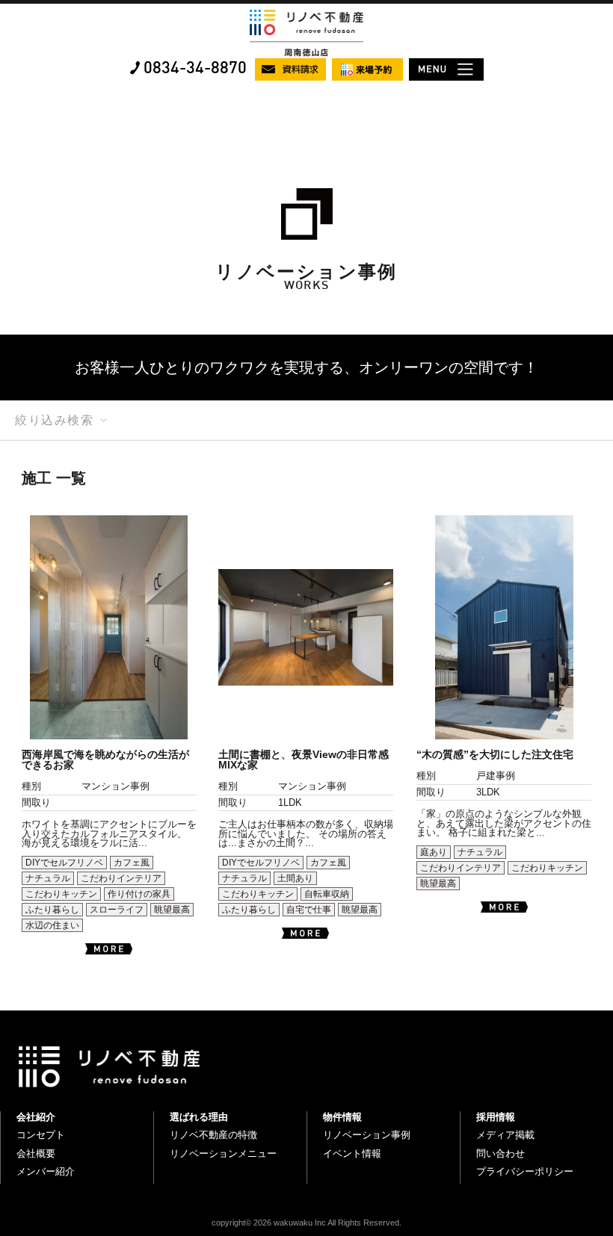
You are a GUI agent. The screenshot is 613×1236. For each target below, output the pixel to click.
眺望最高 (172, 909)
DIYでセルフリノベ (64, 862)
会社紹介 (35, 1117)
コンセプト (40, 1135)
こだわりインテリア (121, 878)
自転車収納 (326, 894)
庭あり (433, 852)
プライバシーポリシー (524, 1171)
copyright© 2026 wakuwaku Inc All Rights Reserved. (306, 1222)
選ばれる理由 (199, 1117)
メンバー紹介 (45, 1171)
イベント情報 (352, 1153)
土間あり (295, 878)
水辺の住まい (52, 925)
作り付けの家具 (139, 894)
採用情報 (495, 1117)
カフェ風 (132, 862)
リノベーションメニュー (223, 1153)
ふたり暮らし (52, 909)
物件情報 (342, 1117)
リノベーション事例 (366, 1135)
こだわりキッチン (61, 894)
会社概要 (35, 1153)
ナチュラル (47, 878)
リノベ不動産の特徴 (213, 1135)
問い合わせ (500, 1153)
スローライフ (117, 909)
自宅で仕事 (308, 909)
